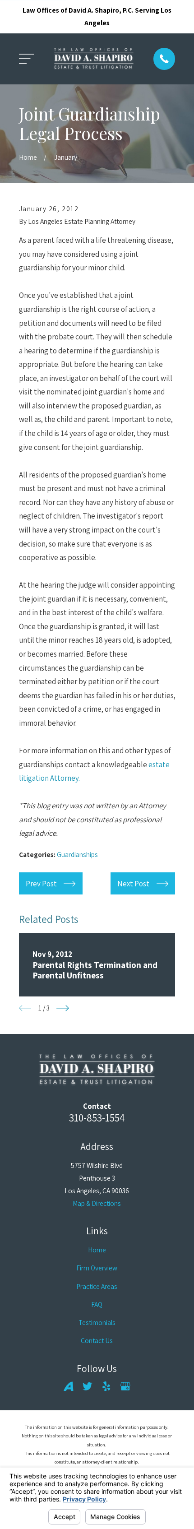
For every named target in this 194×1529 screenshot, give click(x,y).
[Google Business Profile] (125, 1386)
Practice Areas (96, 1286)
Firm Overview (96, 1267)
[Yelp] (106, 1386)
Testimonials (97, 1322)
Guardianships (77, 854)
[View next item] (62, 1008)
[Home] (93, 59)
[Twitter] (87, 1386)
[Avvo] (69, 1386)
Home (97, 1249)
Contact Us (97, 1340)
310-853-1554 (97, 1118)
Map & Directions (97, 1203)
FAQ (96, 1304)
